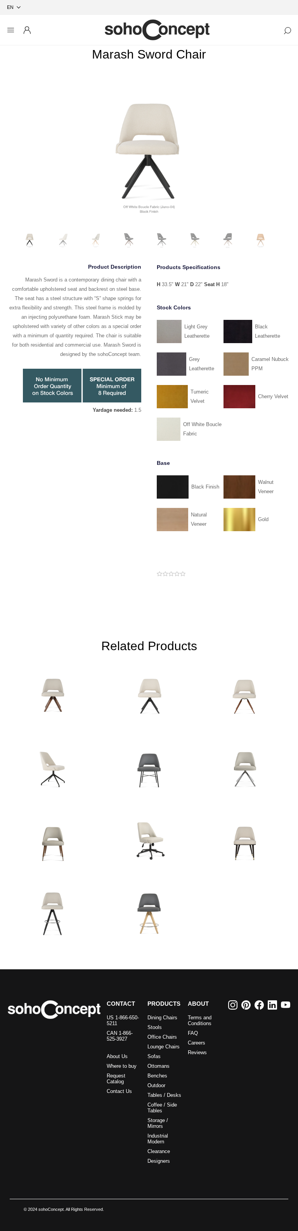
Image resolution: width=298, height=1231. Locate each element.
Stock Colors (174, 307)
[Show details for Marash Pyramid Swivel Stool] (149, 911)
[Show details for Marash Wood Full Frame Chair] (245, 837)
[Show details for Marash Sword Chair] (149, 690)
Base (163, 463)
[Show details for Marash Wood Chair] (52, 837)
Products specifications (188, 267)
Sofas (154, 1056)
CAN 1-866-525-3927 (120, 1036)
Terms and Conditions (199, 1020)
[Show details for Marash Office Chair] (149, 837)
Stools (154, 1027)
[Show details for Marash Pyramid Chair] (52, 690)
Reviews (197, 1052)
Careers (196, 1043)
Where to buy (122, 1066)
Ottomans (158, 1066)
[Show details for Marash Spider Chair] (52, 764)
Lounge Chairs (163, 1047)
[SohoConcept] (54, 1009)
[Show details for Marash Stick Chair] (245, 764)
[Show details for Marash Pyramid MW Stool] (52, 911)
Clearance (158, 1151)
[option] (149, 148)
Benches (157, 1076)
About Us (117, 1056)
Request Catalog (116, 1078)
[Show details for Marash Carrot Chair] (245, 690)
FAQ (193, 1033)
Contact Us (119, 1091)
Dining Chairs (162, 1017)
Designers (158, 1161)
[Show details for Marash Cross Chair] (149, 764)
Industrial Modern (157, 1139)
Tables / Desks (164, 1095)
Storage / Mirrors (157, 1123)
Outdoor (156, 1085)
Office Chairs (162, 1037)
